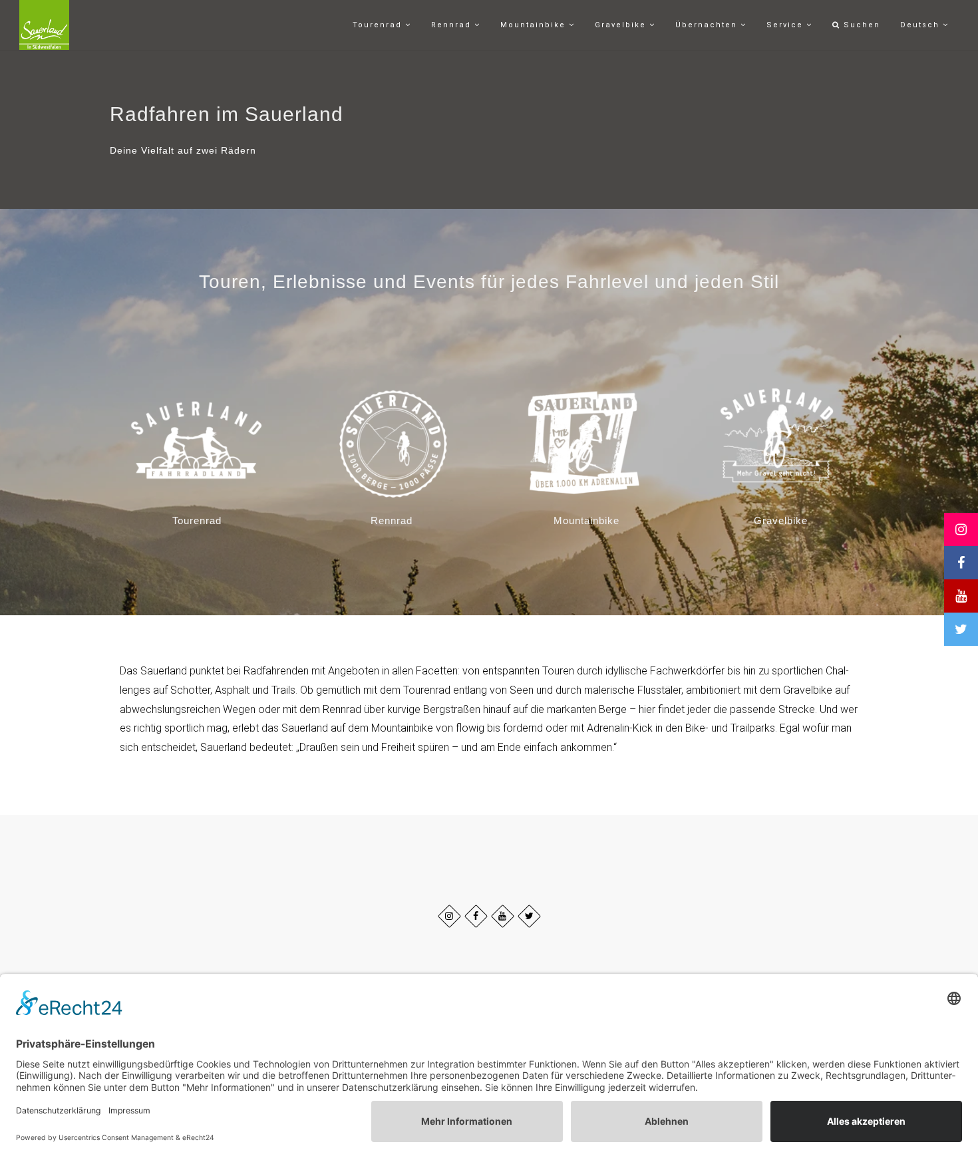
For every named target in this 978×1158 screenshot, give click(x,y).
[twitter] (529, 916)
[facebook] (476, 916)
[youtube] (502, 916)
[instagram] (449, 916)
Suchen (860, 25)
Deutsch (921, 25)
